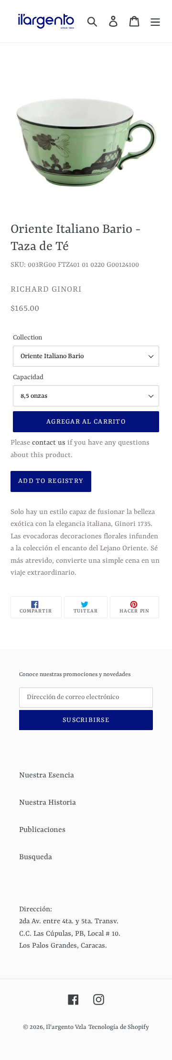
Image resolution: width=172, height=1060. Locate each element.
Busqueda (35, 857)
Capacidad (28, 377)
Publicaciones (42, 830)
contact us (48, 443)
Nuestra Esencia (46, 775)
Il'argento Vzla (66, 1027)
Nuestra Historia (47, 802)
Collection (27, 337)
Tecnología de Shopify (118, 1027)
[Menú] (155, 21)
